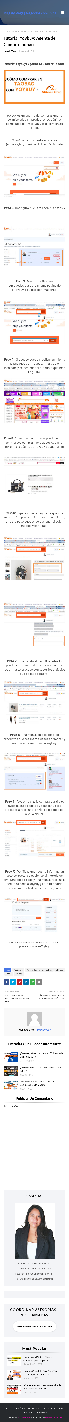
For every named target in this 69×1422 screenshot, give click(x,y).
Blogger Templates (53, 1417)
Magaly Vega (10, 50)
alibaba (59, 969)
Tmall (8, 973)
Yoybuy (14, 31)
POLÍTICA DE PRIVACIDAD (27, 1408)
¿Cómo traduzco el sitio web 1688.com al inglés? (40, 1069)
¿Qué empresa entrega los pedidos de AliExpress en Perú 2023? (42, 1387)
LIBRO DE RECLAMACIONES (34, 1412)
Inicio (6, 31)
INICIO (8, 1408)
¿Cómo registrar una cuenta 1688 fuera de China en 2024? (41, 1055)
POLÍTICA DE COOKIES (54, 1408)
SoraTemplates (24, 1417)
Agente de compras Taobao (39, 969)
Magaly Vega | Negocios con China (29, 13)
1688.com (18, 969)
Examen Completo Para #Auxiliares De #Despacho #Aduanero (41, 1373)
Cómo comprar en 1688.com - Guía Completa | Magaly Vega (38, 1083)
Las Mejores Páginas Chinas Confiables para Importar (37, 1359)
